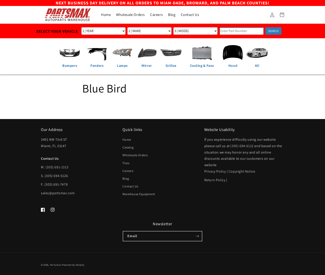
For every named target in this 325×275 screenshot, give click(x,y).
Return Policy (215, 180)
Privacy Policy (215, 171)
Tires (125, 163)
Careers (127, 171)
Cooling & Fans (202, 65)
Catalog (128, 147)
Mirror (146, 65)
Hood (232, 65)
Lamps (122, 65)
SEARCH (273, 31)
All (257, 65)
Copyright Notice (242, 171)
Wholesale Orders (135, 155)
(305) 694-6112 (241, 146)
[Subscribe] (197, 236)
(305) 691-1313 (57, 167)
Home (126, 140)
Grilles (171, 65)
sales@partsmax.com (58, 193)
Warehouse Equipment (138, 194)
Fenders (96, 65)
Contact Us (130, 186)
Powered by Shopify (73, 264)
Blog (125, 179)
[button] (262, 15)
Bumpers (69, 65)
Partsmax (55, 264)
